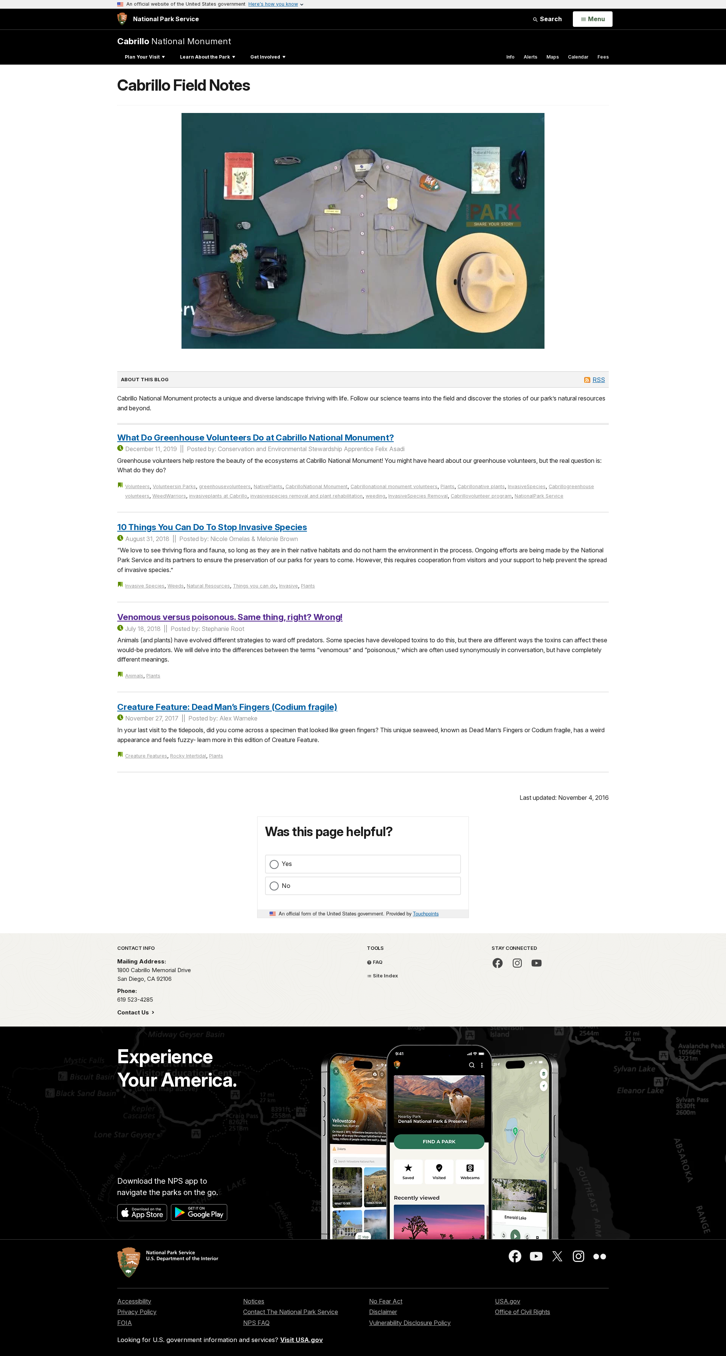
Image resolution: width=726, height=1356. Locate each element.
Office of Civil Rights (522, 1312)
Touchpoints (426, 913)
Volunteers (137, 486)
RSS (599, 379)
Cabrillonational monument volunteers (394, 486)
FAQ (377, 962)
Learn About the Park (205, 57)
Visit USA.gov (301, 1340)
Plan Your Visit (142, 57)
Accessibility (134, 1301)
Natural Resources (208, 586)
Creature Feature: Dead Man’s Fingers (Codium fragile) (227, 707)
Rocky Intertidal (188, 756)
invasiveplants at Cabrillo (218, 496)
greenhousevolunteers (225, 486)
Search (550, 19)
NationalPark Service (539, 496)
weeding (375, 496)
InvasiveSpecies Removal (418, 496)
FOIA (124, 1323)
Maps (552, 57)
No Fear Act (385, 1301)
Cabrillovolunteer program (481, 496)
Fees (603, 57)
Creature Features (146, 756)
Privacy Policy (137, 1312)
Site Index (385, 976)
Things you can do (254, 586)
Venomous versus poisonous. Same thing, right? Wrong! (230, 617)
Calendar (578, 57)
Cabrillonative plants (481, 486)
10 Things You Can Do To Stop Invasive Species (212, 527)
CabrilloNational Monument (316, 486)
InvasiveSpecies (527, 486)
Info (510, 57)
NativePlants (268, 486)
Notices (253, 1301)
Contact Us (133, 1012)
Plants (448, 486)
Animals (134, 676)
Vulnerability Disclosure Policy (410, 1323)
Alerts (530, 57)
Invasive (288, 586)
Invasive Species (144, 586)
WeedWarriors (169, 496)
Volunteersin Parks (174, 486)
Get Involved (265, 57)
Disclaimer (383, 1312)
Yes (287, 863)
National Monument (174, 41)
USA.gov (507, 1301)
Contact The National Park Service (290, 1312)
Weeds (176, 586)
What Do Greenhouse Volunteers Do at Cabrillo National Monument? (255, 437)
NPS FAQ (256, 1323)
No (286, 885)
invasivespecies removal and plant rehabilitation (306, 496)
